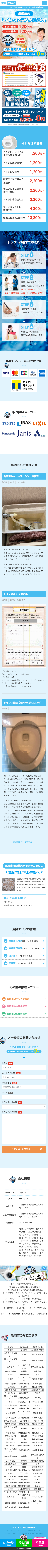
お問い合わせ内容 (9, 1112)
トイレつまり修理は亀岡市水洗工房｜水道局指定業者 (24, 7)
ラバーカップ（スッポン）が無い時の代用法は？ (24, 1298)
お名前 (4, 1063)
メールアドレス (8, 1073)
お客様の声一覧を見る (24, 842)
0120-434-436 (25, 1222)
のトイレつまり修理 (24, 940)
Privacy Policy (16, 1533)
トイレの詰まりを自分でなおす (24, 1283)
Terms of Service (31, 1533)
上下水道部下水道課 (14, 898)
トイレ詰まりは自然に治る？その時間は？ (24, 1286)
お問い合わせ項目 (9, 1102)
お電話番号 (6, 1082)
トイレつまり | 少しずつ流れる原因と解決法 (24, 1290)
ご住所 (4, 1092)
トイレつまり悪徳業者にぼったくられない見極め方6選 (24, 1313)
